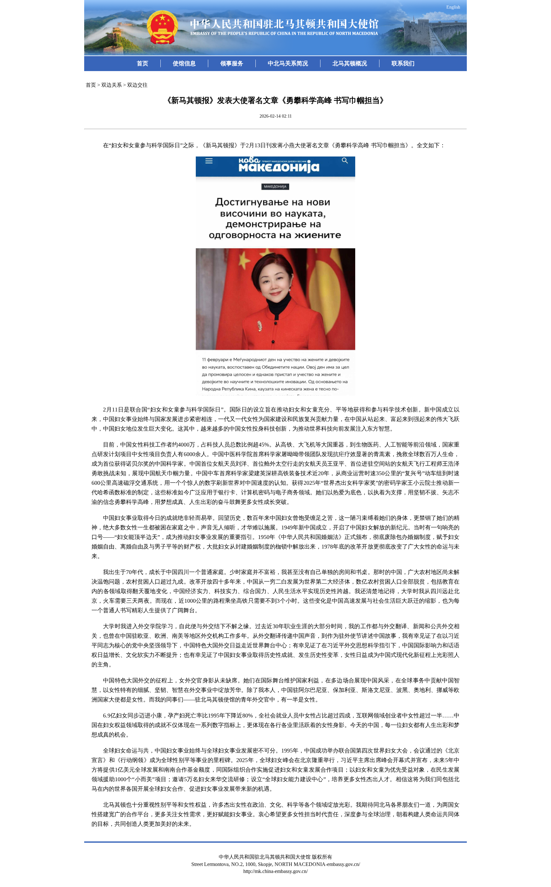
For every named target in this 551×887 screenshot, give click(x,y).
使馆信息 (184, 63)
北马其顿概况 (350, 63)
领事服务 (231, 63)
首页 (142, 63)
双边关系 (111, 85)
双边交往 (137, 85)
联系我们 (403, 63)
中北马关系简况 (288, 63)
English (453, 7)
